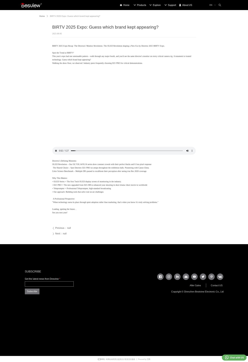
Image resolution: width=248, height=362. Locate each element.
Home (42, 16)
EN (211, 5)
